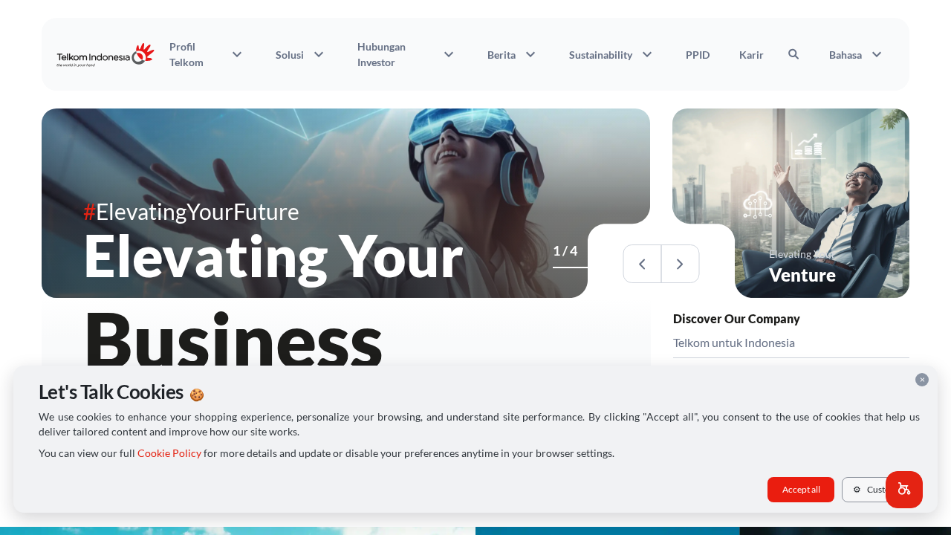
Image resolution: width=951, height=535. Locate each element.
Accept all (801, 489)
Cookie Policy (169, 453)
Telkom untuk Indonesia (734, 342)
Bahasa (857, 54)
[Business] (557, 267)
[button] (904, 489)
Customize (881, 489)
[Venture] (566, 267)
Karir (751, 54)
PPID (698, 54)
